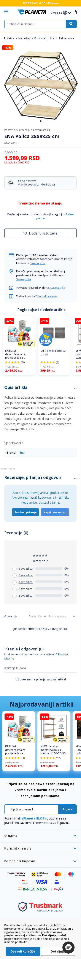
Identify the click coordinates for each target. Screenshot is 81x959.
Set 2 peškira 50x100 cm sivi (52, 352)
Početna (9, 38)
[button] (57, 13)
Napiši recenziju (55, 512)
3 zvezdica (26, 582)
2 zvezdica (26, 589)
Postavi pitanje (25, 512)
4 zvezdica (26, 575)
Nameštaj (24, 38)
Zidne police (66, 38)
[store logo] (31, 12)
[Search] (71, 24)
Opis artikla (15, 387)
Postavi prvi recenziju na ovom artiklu (27, 130)
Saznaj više (37, 263)
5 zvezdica (26, 569)
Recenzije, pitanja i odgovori (32, 477)
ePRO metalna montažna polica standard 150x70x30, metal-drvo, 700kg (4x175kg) (53, 750)
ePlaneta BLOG (32, 818)
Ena (22, 452)
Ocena (33, 616)
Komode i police (44, 38)
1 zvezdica (26, 596)
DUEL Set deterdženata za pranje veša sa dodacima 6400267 (17, 354)
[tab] (40, 388)
